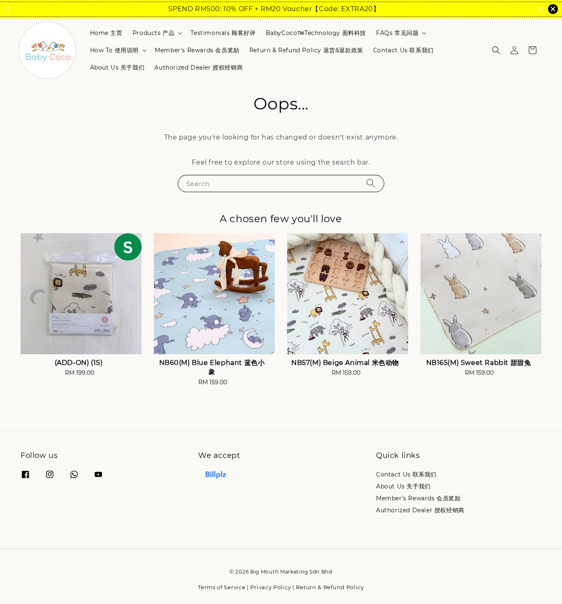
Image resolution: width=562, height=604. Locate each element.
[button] (496, 50)
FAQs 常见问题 (397, 33)
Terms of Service (221, 587)
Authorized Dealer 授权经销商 (198, 67)
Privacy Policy (270, 587)
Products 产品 (153, 33)
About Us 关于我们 (117, 67)
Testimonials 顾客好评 (222, 33)
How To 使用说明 (114, 50)
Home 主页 (106, 33)
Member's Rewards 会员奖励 (197, 50)
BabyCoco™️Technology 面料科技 (316, 33)
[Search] (371, 183)
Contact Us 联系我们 (403, 50)
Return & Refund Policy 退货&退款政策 (306, 50)
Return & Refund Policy (330, 587)
